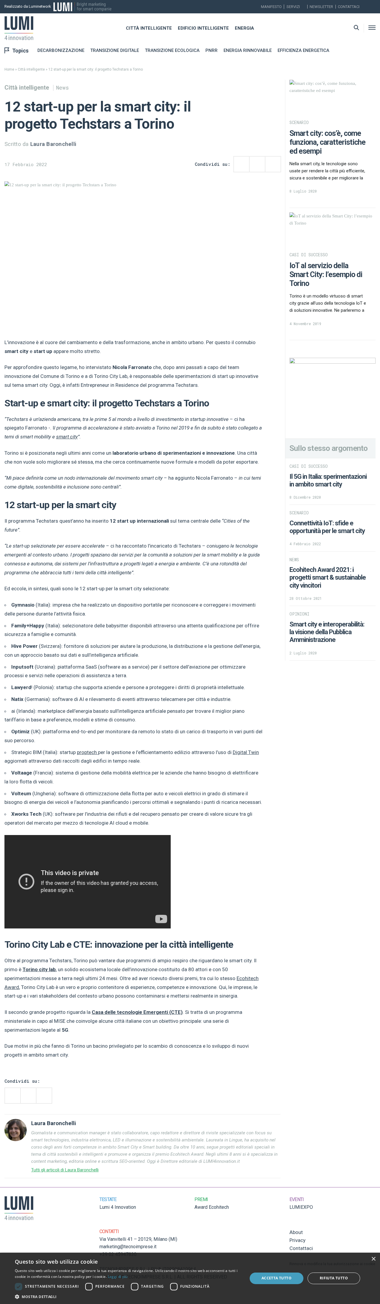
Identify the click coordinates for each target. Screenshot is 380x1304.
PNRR (211, 50)
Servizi (293, 6)
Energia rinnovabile (248, 50)
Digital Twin (246, 752)
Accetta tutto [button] (277, 1278)
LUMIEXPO (301, 1207)
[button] (128, 1297)
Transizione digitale (114, 50)
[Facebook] (374, 7)
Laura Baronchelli (53, 144)
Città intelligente (149, 28)
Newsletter (321, 6)
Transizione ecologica (172, 50)
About (296, 1232)
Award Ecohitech (211, 1207)
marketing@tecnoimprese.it (127, 1246)
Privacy (297, 1240)
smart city (67, 437)
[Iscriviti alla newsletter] (366, 7)
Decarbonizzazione (60, 50)
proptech (87, 752)
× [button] (373, 1259)
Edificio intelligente (203, 28)
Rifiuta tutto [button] (334, 1278)
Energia (244, 28)
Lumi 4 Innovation (117, 1207)
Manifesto (271, 6)
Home (9, 69)
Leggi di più (118, 1276)
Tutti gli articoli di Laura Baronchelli (65, 1170)
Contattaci (349, 6)
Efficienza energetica (303, 50)
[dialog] (190, 1278)
